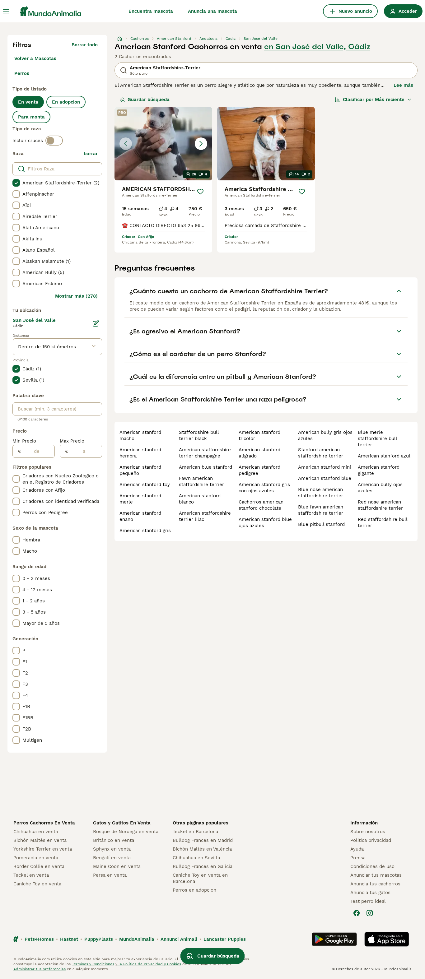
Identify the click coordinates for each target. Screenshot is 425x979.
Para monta (31, 117)
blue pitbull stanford (321, 524)
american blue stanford (205, 467)
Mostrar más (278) (76, 296)
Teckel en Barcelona (195, 831)
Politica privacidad (370, 840)
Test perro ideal (368, 901)
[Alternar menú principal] (6, 11)
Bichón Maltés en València (202, 849)
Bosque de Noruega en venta (125, 831)
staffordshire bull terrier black (199, 435)
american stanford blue (324, 478)
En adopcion (66, 102)
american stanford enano (140, 516)
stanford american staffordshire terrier (320, 453)
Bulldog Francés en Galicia (202, 866)
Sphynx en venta (112, 849)
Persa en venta (110, 875)
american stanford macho (140, 435)
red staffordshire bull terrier (382, 522)
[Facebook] (356, 913)
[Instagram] (369, 913)
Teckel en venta (31, 875)
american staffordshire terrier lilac (205, 516)
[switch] (54, 141)
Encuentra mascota (150, 11)
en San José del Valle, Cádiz (317, 46)
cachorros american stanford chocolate (261, 505)
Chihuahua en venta (35, 831)
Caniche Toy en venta (37, 884)
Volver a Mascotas (35, 58)
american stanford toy (144, 484)
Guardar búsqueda (149, 99)
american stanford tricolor (259, 435)
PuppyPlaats (98, 939)
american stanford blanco (200, 499)
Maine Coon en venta (117, 866)
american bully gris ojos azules (325, 435)
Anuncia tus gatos (370, 892)
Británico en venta (113, 840)
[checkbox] (16, 183)
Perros (21, 73)
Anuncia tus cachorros (375, 884)
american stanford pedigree (259, 470)
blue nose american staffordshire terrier (320, 493)
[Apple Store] (387, 939)
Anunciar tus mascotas (376, 875)
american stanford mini (324, 467)
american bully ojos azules (380, 488)
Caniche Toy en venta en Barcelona (200, 878)
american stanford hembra (140, 453)
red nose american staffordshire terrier (380, 505)
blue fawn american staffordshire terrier (320, 510)
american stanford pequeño (140, 470)
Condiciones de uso (372, 866)
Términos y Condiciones (93, 964)
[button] (163, 143)
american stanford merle (140, 499)
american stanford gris (145, 530)
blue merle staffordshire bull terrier (377, 438)
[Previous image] (125, 143)
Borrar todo (85, 45)
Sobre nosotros (367, 831)
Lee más (403, 85)
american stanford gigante (378, 470)
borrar (91, 153)
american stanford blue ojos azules (265, 522)
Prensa (358, 858)
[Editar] (96, 323)
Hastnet (69, 939)
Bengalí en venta (112, 858)
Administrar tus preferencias (39, 969)
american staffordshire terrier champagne (205, 453)
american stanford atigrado (259, 453)
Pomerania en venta (35, 858)
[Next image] (201, 143)
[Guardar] (200, 191)
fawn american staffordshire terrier (201, 481)
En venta (28, 102)
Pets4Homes (39, 939)
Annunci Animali (179, 939)
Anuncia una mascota (212, 11)
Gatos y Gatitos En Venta (122, 823)
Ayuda (357, 849)
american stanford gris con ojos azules (264, 488)
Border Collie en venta (38, 866)
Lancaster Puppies (224, 939)
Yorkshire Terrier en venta (42, 849)
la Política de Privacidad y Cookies (149, 964)
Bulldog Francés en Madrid (203, 840)
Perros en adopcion (194, 890)
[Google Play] (334, 939)
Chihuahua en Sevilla (196, 858)
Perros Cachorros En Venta (44, 823)
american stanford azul (384, 456)
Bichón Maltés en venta (40, 840)
